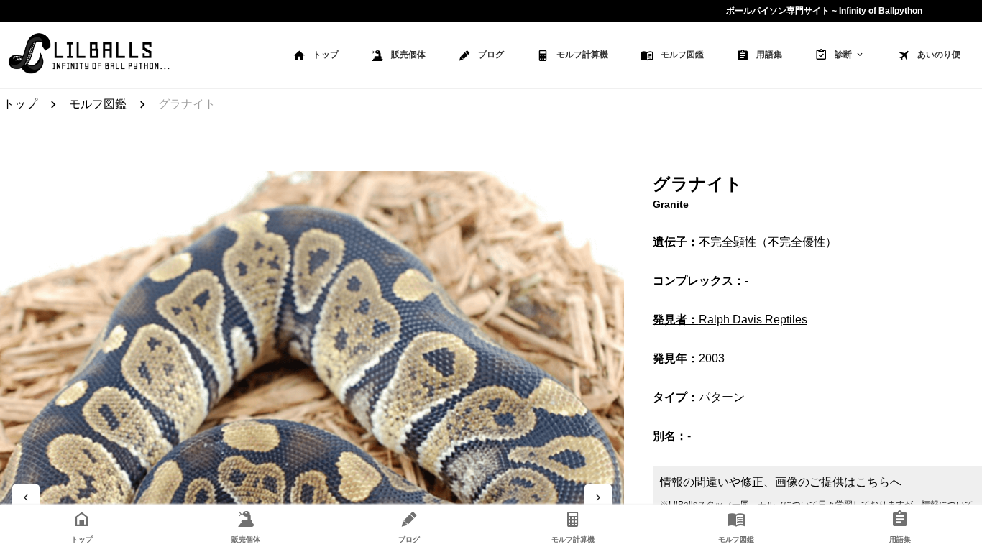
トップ (326, 55)
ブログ (491, 55)
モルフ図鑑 (682, 55)
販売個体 (408, 55)
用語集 (769, 55)
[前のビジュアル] (26, 497)
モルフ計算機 (582, 55)
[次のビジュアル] (598, 497)
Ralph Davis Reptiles (730, 319)
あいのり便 (938, 55)
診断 (843, 55)
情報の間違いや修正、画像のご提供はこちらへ (780, 482)
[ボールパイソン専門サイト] (89, 54)
